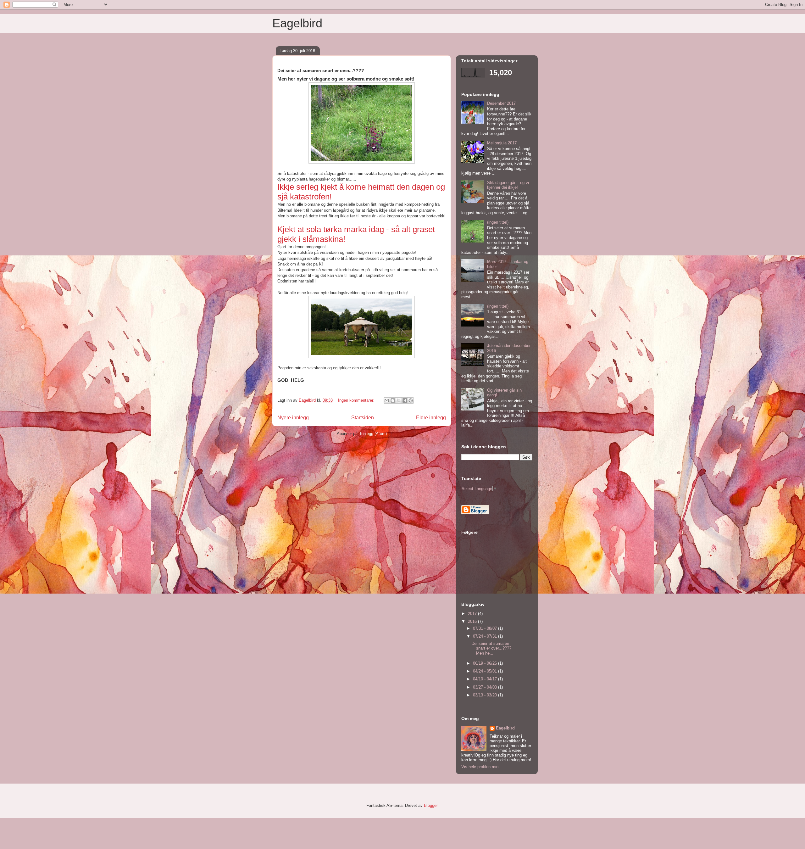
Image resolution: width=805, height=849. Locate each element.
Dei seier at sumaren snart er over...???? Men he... (491, 648)
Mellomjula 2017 (502, 143)
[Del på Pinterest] (411, 400)
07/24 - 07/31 (485, 636)
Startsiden (362, 417)
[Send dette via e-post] (387, 400)
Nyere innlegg (293, 417)
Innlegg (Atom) (373, 433)
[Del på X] (399, 400)
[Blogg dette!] (393, 400)
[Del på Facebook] (405, 400)
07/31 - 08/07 (485, 628)
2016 (473, 621)
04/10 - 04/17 (485, 679)
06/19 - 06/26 (485, 663)
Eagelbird (297, 23)
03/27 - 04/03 (485, 687)
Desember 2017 (501, 103)
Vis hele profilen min (479, 766)
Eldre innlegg (431, 417)
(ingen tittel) (497, 222)
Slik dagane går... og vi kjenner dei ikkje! (508, 185)
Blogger (430, 805)
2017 (473, 613)
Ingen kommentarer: (357, 400)
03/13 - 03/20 (485, 695)
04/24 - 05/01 (485, 671)
